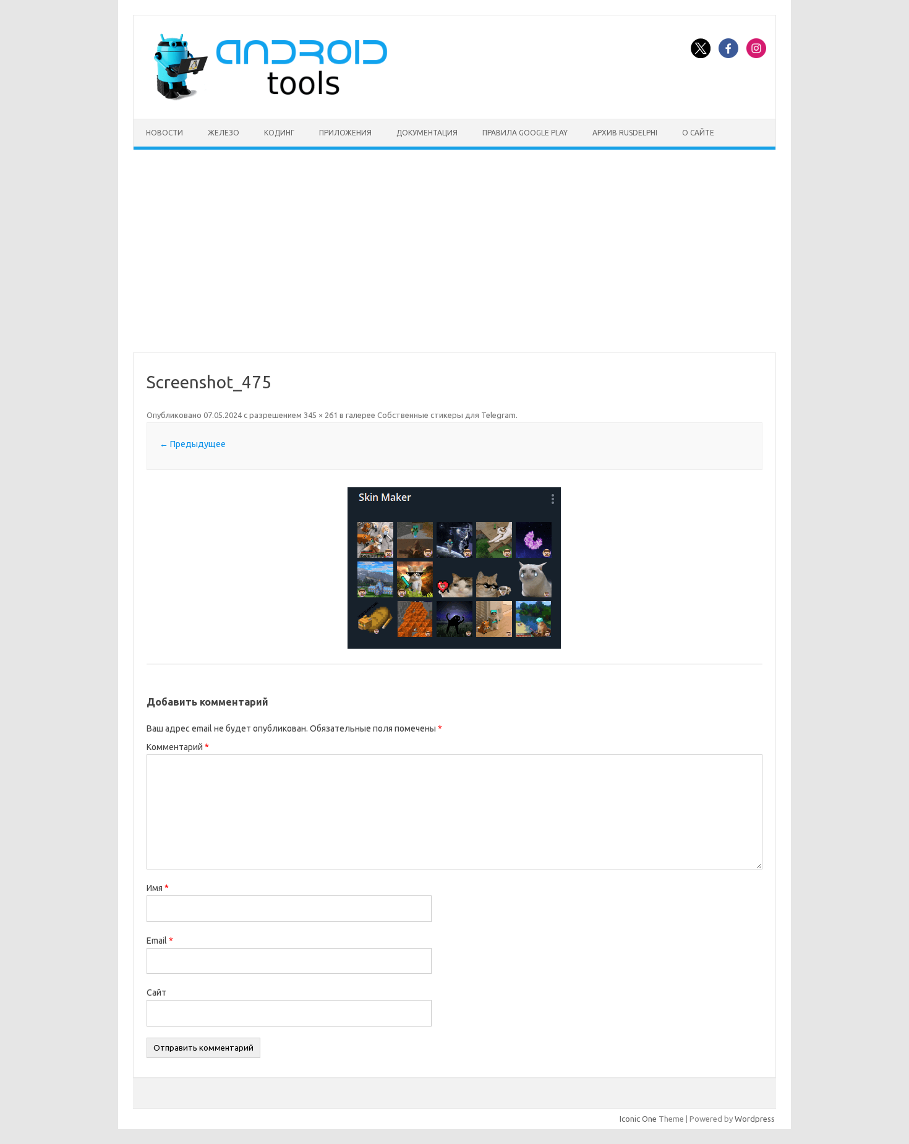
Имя (158, 888)
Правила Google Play (525, 133)
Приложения (345, 133)
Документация (427, 133)
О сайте (698, 133)
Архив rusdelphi (624, 133)
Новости (164, 133)
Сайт (156, 992)
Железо (223, 133)
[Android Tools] (270, 98)
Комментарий (178, 747)
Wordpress (755, 1118)
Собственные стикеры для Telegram (446, 415)
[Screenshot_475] (454, 568)
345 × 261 (321, 415)
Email (160, 941)
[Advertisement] (454, 251)
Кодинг (279, 133)
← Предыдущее (193, 444)
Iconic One (638, 1118)
